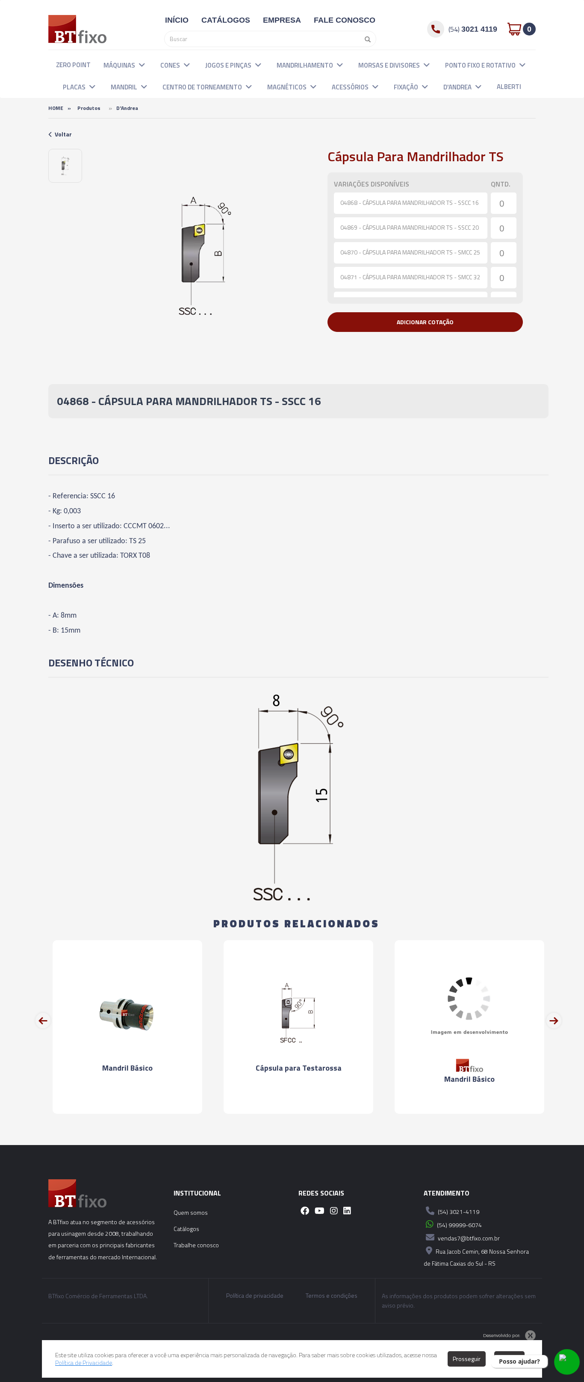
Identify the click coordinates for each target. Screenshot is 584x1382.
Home (55, 108)
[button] (141, 64)
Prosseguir (467, 1358)
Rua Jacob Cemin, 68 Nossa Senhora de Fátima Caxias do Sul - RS (476, 1257)
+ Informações (127, 1099)
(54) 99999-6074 (459, 1224)
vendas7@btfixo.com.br (468, 1238)
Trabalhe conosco (196, 1244)
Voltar (63, 134)
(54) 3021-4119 (458, 1211)
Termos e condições (331, 1295)
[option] (65, 166)
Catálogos (186, 1228)
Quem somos (191, 1212)
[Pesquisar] (365, 38)
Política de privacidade (254, 1295)
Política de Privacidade (83, 1362)
